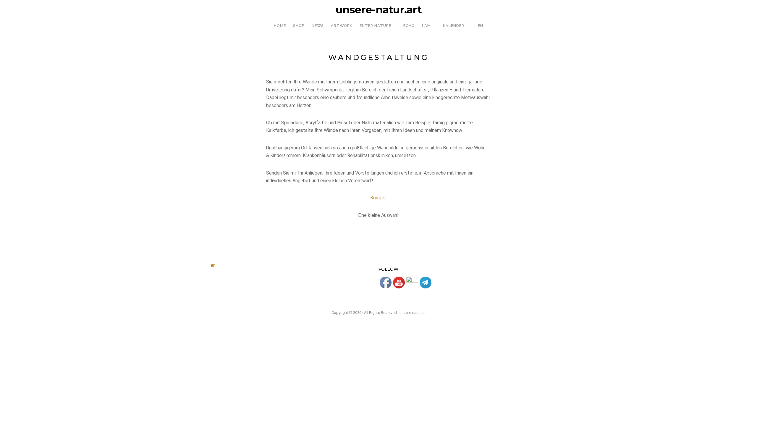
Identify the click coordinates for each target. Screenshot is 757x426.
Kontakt (378, 198)
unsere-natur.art (379, 10)
